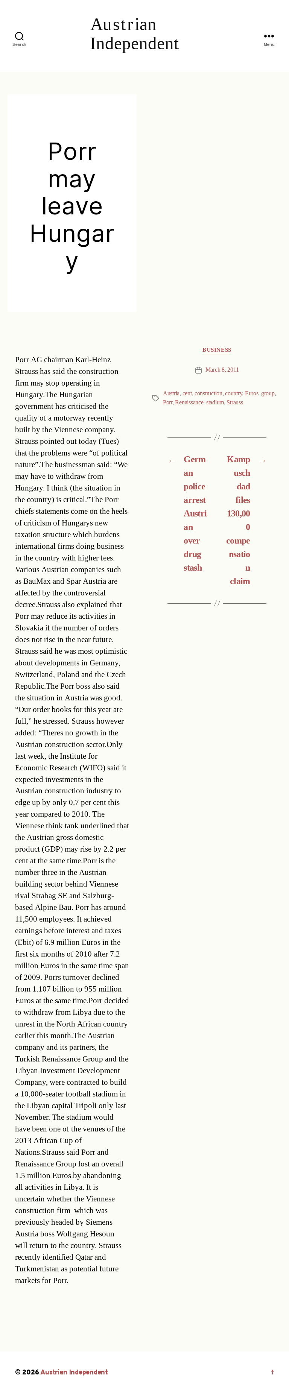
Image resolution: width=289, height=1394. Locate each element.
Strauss (235, 402)
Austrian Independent (74, 1372)
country (233, 393)
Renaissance (189, 402)
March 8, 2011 (222, 370)
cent (187, 393)
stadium (215, 402)
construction (208, 393)
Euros (252, 393)
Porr (167, 402)
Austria (171, 393)
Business (216, 350)
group (268, 393)
